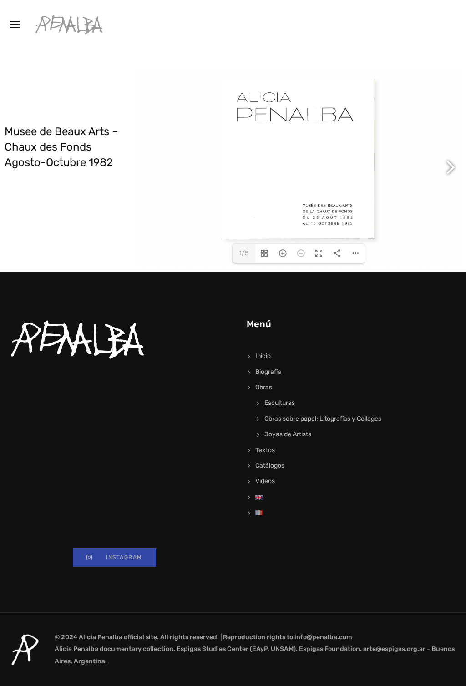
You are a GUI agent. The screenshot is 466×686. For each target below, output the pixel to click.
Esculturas (279, 403)
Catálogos (269, 465)
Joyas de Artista (288, 434)
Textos (265, 450)
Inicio (263, 356)
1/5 (243, 253)
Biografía (268, 372)
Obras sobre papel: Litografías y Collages (322, 419)
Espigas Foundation (329, 649)
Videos (265, 481)
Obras (263, 387)
